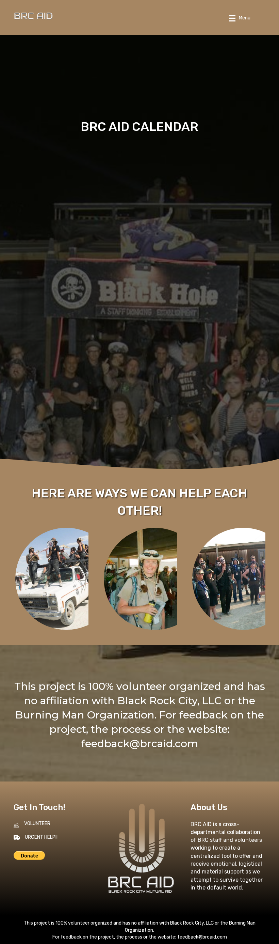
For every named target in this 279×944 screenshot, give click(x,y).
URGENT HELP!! (41, 837)
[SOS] (66, 579)
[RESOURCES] (155, 579)
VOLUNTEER (37, 823)
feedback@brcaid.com (139, 743)
